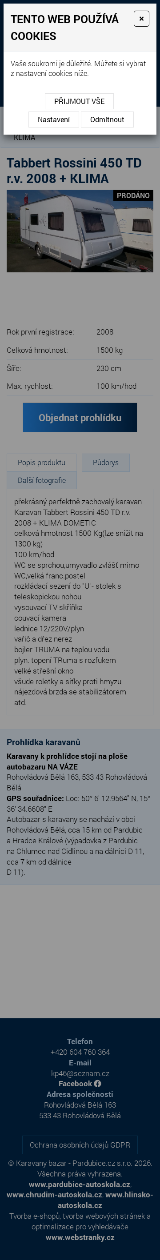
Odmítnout (107, 119)
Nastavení (54, 119)
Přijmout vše (79, 101)
